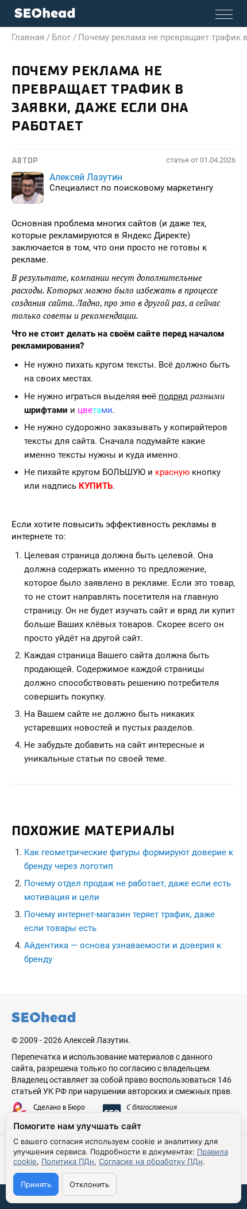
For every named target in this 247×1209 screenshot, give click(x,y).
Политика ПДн (67, 1161)
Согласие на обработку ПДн (151, 1161)
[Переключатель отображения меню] (224, 14)
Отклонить (89, 1184)
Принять (36, 1184)
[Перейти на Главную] (44, 13)
